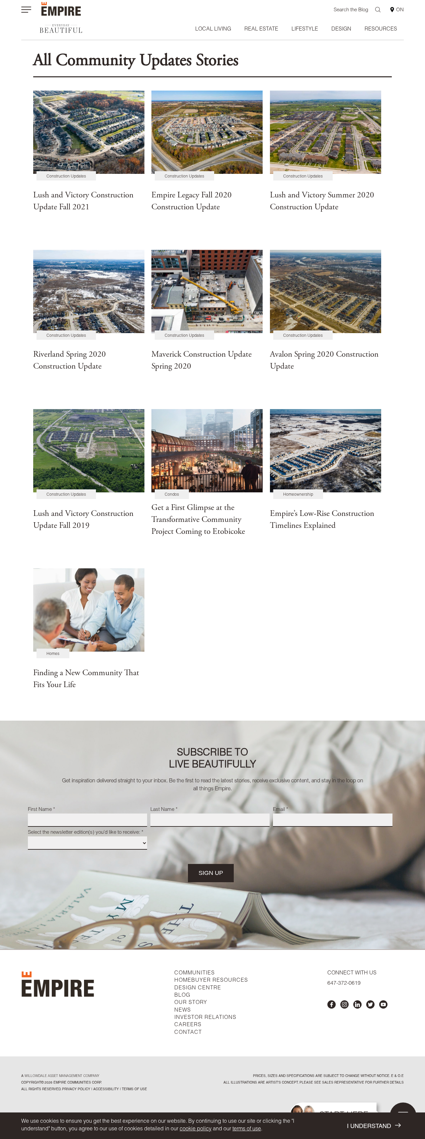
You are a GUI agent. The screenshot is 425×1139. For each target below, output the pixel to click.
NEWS (182, 1010)
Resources (381, 29)
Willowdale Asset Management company (62, 1076)
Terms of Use (134, 1089)
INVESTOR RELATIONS (205, 1018)
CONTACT (188, 1032)
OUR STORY (190, 1003)
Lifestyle (305, 29)
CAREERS (188, 1025)
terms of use (246, 1129)
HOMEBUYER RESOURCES (211, 980)
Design (341, 29)
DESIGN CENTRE (197, 988)
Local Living (213, 29)
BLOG (182, 995)
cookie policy (196, 1129)
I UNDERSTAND (369, 1127)
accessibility (105, 1089)
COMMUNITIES (194, 973)
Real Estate (261, 29)
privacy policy (76, 1089)
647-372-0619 (344, 983)
